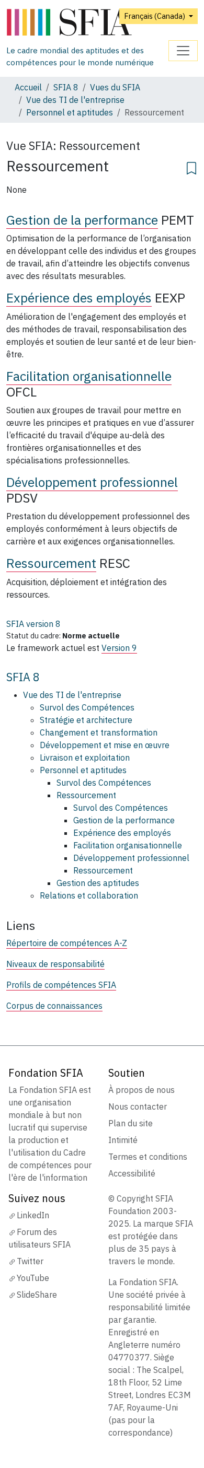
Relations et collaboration (89, 895)
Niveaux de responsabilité (55, 964)
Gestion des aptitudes (97, 883)
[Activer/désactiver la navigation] (183, 50)
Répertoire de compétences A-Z (66, 943)
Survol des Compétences (87, 707)
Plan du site (130, 1123)
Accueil (28, 87)
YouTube (33, 1278)
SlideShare (37, 1294)
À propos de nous (141, 1090)
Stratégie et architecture (86, 720)
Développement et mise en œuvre (104, 745)
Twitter (30, 1261)
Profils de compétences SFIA (61, 985)
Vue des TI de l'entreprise (75, 100)
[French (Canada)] (87, 22)
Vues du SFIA (115, 87)
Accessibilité (131, 1173)
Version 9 (119, 648)
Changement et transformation (98, 732)
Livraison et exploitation (85, 757)
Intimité (123, 1140)
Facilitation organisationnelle (89, 376)
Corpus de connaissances (54, 1005)
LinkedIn (33, 1215)
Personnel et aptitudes (69, 112)
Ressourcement (51, 563)
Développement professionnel (92, 482)
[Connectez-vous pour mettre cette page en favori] (191, 166)
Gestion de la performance (82, 220)
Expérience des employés (79, 297)
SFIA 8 (65, 87)
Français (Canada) (155, 16)
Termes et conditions (147, 1156)
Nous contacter (137, 1106)
